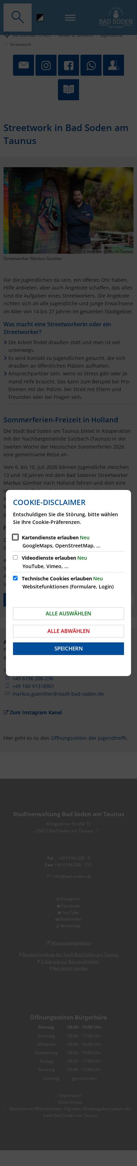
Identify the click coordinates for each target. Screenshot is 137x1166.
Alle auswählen (68, 613)
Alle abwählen (68, 630)
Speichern (68, 648)
